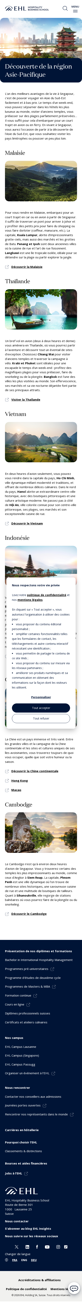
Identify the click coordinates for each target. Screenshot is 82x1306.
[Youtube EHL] (47, 1246)
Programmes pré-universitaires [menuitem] (26, 969)
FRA (14, 1260)
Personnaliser (41, 697)
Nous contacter (17, 1221)
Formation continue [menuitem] (18, 995)
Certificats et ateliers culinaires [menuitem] (26, 1022)
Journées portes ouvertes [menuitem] (23, 1105)
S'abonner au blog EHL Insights (28, 1228)
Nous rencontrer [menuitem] (17, 1088)
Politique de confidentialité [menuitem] (26, 1289)
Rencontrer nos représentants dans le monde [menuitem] (36, 1114)
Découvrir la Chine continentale (34, 771)
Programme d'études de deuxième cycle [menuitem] (33, 978)
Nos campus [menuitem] (14, 1038)
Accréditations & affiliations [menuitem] (39, 1280)
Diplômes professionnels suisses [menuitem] (27, 1013)
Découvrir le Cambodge (29, 914)
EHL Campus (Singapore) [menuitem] (22, 1055)
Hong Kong (19, 780)
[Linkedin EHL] (27, 1246)
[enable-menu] (75, 11)
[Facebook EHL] (37, 1246)
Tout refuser (41, 718)
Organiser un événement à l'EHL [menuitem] (27, 1073)
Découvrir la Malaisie (26, 267)
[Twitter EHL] (17, 1246)
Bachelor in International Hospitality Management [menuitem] (39, 960)
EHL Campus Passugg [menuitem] (20, 1064)
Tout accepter (41, 708)
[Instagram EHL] (58, 1246)
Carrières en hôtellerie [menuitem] (22, 1130)
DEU (34, 1260)
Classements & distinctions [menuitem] (23, 1151)
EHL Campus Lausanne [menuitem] (20, 1047)
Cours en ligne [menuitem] (14, 1004)
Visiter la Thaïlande (25, 399)
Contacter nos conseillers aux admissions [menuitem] (33, 1097)
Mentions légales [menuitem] (63, 1289)
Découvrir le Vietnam (27, 523)
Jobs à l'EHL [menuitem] (13, 1173)
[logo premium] (27, 8)
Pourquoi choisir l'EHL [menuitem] (21, 1142)
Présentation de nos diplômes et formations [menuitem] (38, 951)
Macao (16, 790)
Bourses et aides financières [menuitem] (26, 1163)
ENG (24, 1260)
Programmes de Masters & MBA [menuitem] (27, 986)
